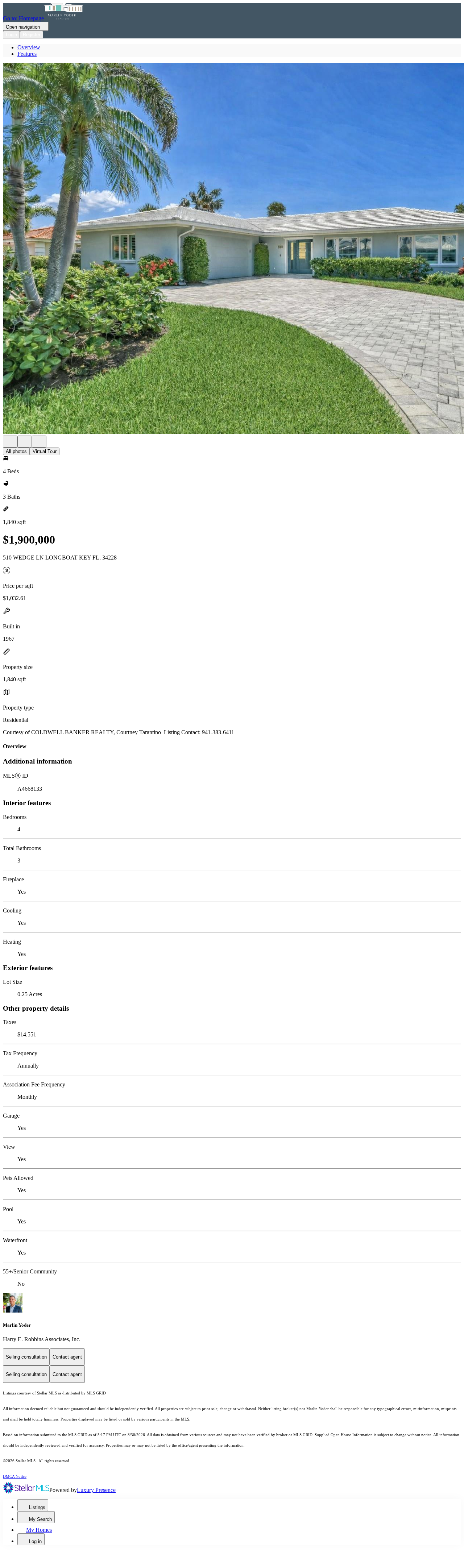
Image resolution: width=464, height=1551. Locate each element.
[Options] (10, 442)
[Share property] (39, 442)
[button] (232, 249)
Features (27, 54)
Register (31, 34)
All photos (16, 451)
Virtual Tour (45, 451)
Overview (28, 47)
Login (11, 34)
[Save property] (24, 442)
